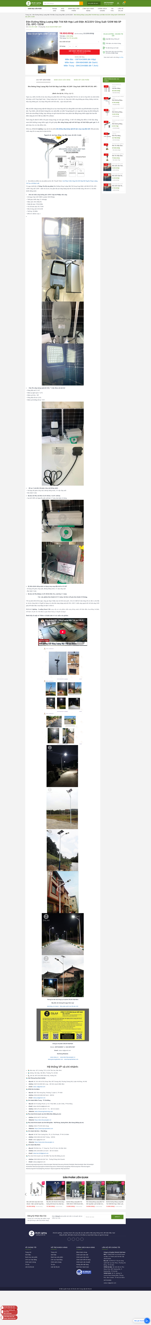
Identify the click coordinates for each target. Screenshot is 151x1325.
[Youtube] (81, 1239)
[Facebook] (69, 1239)
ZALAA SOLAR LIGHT (117, 163)
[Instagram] (77, 1239)
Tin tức (112, 9)
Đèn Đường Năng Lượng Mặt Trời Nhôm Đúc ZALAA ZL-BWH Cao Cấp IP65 (117, 112)
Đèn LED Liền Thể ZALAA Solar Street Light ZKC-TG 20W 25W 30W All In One (118, 166)
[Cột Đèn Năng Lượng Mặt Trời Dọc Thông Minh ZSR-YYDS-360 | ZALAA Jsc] (107, 89)
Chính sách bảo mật (82, 1254)
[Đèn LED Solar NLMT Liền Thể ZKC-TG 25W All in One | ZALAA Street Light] (107, 187)
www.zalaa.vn (54, 1057)
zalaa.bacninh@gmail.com (40, 1153)
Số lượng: (63, 46)
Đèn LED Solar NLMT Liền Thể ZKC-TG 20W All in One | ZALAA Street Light (118, 176)
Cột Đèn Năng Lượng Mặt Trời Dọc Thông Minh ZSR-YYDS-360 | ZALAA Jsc (118, 88)
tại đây (121, 57)
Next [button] (125, 1194)
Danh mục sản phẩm (73, 9)
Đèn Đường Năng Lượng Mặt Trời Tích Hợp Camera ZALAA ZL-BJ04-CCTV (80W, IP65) (118, 124)
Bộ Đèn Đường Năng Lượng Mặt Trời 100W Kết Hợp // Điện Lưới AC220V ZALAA (115, 1204)
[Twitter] (73, 1239)
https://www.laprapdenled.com (44, 1128)
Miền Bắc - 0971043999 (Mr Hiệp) (80, 59)
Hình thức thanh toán (82, 1267)
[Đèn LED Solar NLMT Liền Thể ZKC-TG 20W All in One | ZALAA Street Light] (107, 177)
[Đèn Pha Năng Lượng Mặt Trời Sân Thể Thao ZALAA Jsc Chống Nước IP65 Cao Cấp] (107, 136)
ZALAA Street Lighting (117, 143)
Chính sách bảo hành (82, 1257)
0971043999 (107, 1280)
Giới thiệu (62, 9)
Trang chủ (54, 9)
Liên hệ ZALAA (120, 9)
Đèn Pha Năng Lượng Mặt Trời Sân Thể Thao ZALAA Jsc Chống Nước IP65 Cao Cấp (118, 135)
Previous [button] (25, 1194)
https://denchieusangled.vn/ (43, 1120)
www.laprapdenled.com (71, 1059)
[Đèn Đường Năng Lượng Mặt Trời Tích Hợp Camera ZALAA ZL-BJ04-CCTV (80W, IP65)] (107, 124)
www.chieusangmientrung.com (44, 1111)
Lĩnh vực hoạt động (88, 9)
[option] (42, 48)
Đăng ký (117, 1216)
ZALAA (90, 1289)
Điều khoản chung (81, 1252)
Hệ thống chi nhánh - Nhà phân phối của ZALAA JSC (62, 1006)
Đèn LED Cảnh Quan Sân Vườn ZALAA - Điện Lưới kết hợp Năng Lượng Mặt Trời (35, 1204)
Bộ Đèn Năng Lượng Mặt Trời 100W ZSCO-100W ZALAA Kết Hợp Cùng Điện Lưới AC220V (74, 1204)
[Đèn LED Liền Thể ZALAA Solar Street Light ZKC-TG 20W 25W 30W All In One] (107, 167)
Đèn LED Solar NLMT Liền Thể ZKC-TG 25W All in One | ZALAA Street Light (118, 186)
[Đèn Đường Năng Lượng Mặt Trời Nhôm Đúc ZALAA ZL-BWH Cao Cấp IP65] (107, 112)
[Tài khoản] (118, 3)
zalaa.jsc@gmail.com (39, 1097)
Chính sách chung (102, 9)
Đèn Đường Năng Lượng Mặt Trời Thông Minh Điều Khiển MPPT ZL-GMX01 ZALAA (117, 100)
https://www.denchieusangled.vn (44, 1142)
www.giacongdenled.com (55, 1059)
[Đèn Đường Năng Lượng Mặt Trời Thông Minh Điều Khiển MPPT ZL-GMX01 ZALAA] (107, 101)
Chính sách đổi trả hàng (83, 1259)
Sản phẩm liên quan (75, 1177)
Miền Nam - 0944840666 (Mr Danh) (81, 62)
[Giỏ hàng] (124, 3)
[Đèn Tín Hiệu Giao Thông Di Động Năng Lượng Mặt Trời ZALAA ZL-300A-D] (107, 147)
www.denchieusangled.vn (67, 1057)
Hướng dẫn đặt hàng (82, 1264)
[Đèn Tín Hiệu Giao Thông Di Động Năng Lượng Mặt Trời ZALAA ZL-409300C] (107, 157)
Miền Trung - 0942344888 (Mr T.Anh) (81, 66)
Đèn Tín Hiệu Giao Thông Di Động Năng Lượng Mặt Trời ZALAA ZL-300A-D (118, 145)
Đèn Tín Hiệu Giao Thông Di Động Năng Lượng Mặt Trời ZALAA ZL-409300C (118, 156)
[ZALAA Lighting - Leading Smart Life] (33, 3)
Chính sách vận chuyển (83, 1262)
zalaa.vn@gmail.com (110, 1283)
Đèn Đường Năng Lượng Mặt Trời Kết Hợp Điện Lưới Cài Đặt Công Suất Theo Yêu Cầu (95, 1204)
